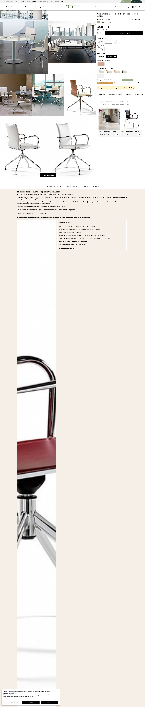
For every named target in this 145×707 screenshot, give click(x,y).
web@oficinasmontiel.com (120, 104)
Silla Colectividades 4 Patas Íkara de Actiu (32, 213)
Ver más (100, 76)
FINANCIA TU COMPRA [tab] (72, 187)
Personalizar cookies (12, 702)
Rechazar (30, 702)
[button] (135, 7)
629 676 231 (104, 104)
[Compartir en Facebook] (135, 19)
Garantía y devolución (67, 249)
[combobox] (109, 7)
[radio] (100, 41)
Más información (7, 699)
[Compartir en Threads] (138, 19)
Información (102, 94)
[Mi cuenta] (127, 7)
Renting (120, 94)
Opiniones (128, 94)
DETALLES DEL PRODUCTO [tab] (52, 187)
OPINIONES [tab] (96, 187)
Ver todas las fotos (48, 175)
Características (64, 222)
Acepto (49, 702)
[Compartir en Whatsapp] (139, 19)
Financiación (112, 94)
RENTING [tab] (86, 187)
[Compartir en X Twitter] (136, 19)
